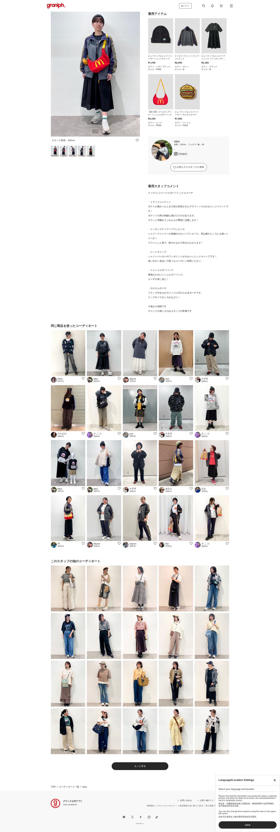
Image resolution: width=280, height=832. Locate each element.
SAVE (248, 825)
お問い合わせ (186, 800)
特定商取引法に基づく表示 (191, 806)
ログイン (186, 6)
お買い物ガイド (207, 800)
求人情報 (210, 806)
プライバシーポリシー (167, 806)
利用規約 (151, 806)
